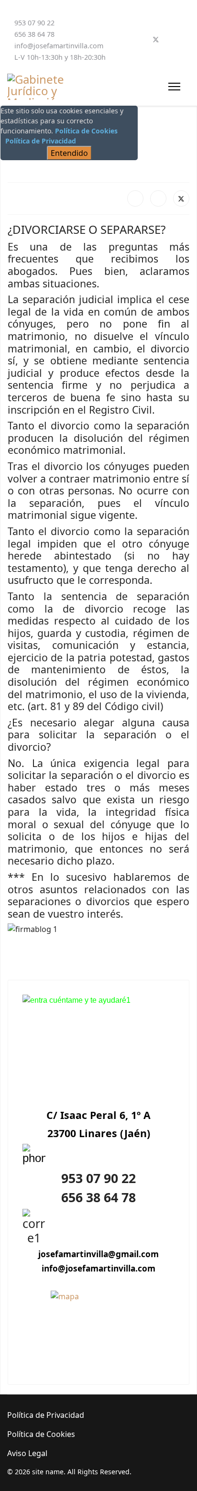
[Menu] (174, 86)
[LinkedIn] (158, 198)
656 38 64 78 (34, 34)
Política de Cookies (86, 130)
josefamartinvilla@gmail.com (98, 1254)
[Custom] (187, 39)
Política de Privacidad (40, 140)
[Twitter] (156, 39)
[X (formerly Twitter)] (181, 198)
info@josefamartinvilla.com (58, 45)
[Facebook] (140, 39)
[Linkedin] (172, 39)
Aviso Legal (27, 1453)
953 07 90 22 (34, 22)
